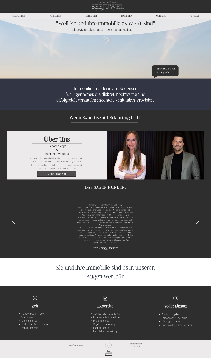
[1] (99, 248)
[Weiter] (197, 221)
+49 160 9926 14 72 (134, 344)
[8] (106, 248)
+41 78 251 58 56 (134, 346)
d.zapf (71, 345)
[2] (102, 248)
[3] (104, 248)
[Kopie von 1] (97, 248)
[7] (111, 248)
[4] (113, 248)
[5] (109, 248)
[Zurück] (13, 221)
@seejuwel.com (78, 345)
